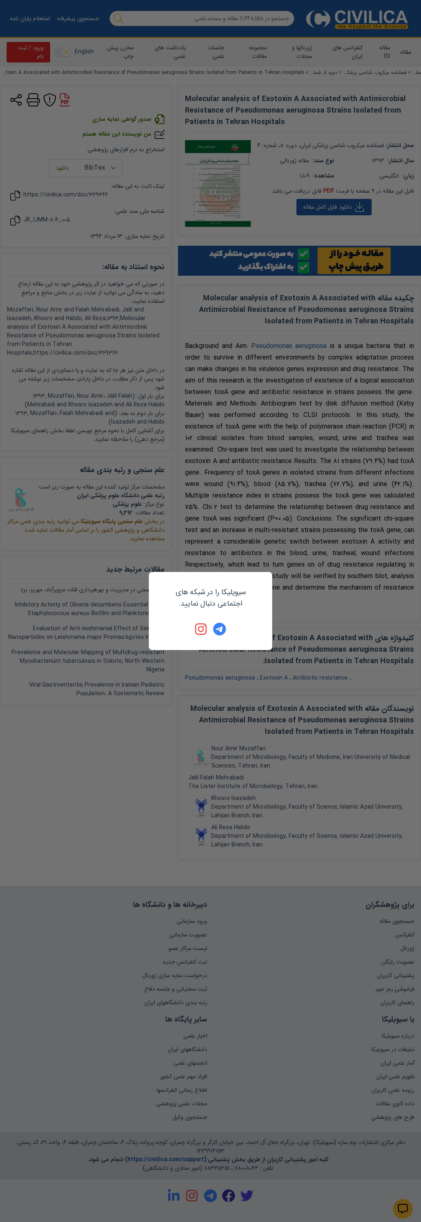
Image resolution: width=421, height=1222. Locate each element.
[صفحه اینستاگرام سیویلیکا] (201, 629)
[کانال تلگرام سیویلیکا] (219, 629)
